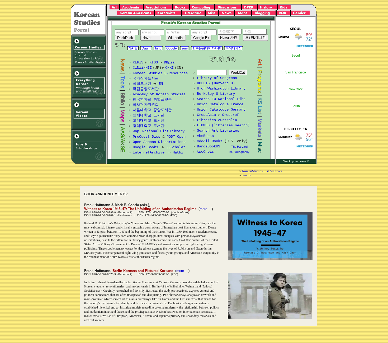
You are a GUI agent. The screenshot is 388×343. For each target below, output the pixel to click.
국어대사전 (233, 48)
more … (206, 209)
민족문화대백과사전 (207, 48)
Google (171, 48)
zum (184, 48)
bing (158, 48)
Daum (146, 48)
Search (246, 175)
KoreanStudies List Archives (262, 171)
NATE (133, 48)
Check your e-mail (296, 161)
